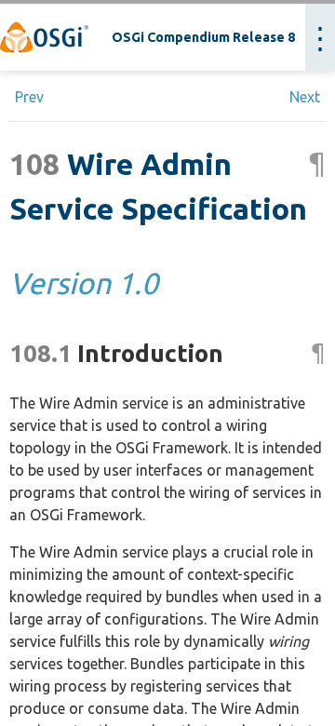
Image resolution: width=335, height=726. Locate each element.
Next (304, 96)
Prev (29, 96)
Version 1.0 (83, 283)
